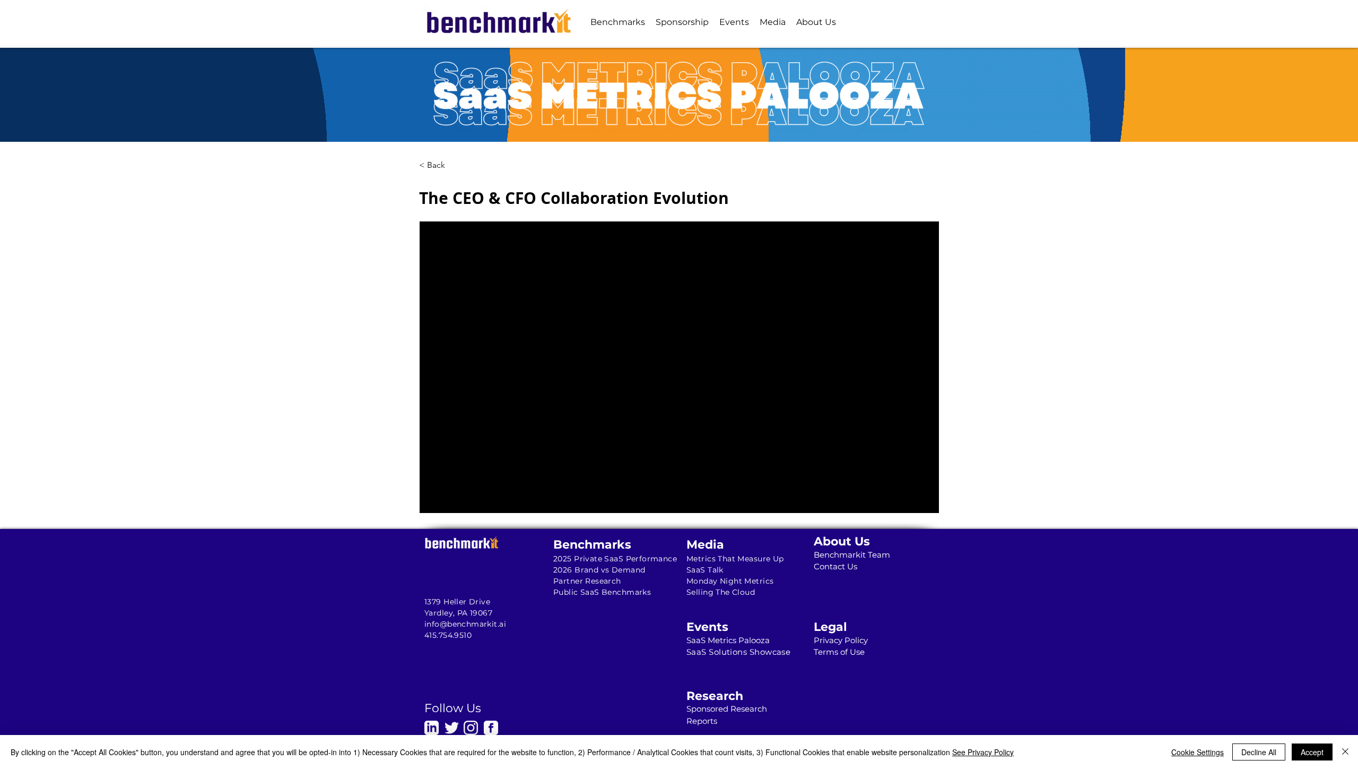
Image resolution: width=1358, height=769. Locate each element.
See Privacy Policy (983, 752)
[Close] (1345, 752)
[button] (617, 22)
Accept (1312, 752)
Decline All (1258, 752)
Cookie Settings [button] (1197, 752)
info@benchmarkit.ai (465, 624)
